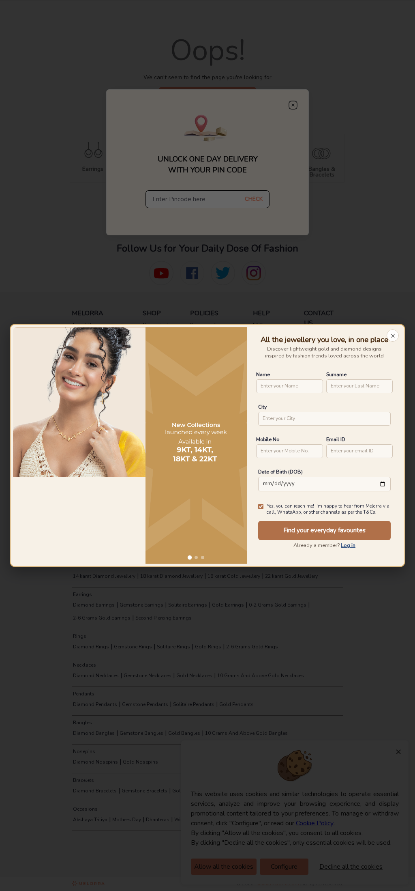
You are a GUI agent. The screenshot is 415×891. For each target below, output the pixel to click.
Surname (336, 374)
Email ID (335, 439)
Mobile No (267, 439)
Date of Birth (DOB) (280, 471)
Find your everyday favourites (324, 530)
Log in (348, 545)
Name (263, 374)
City (262, 406)
